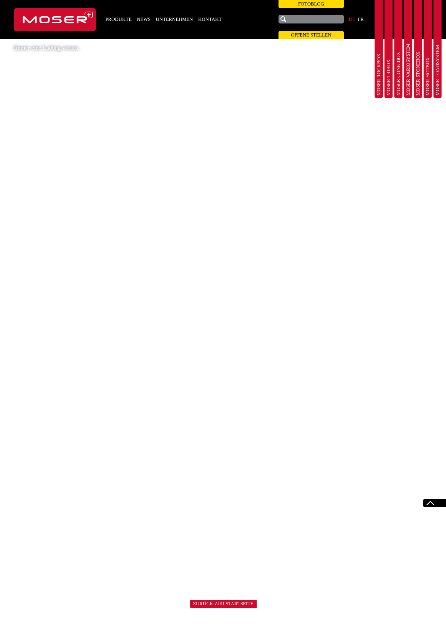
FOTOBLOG (311, 4)
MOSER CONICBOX (398, 74)
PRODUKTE (118, 19)
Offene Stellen (311, 35)
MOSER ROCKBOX (378, 74)
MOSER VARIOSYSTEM (408, 70)
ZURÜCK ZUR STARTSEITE (223, 603)
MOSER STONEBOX (418, 74)
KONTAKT (210, 19)
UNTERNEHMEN (174, 19)
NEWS (144, 19)
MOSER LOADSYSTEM (437, 70)
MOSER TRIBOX (388, 77)
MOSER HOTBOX (427, 76)
